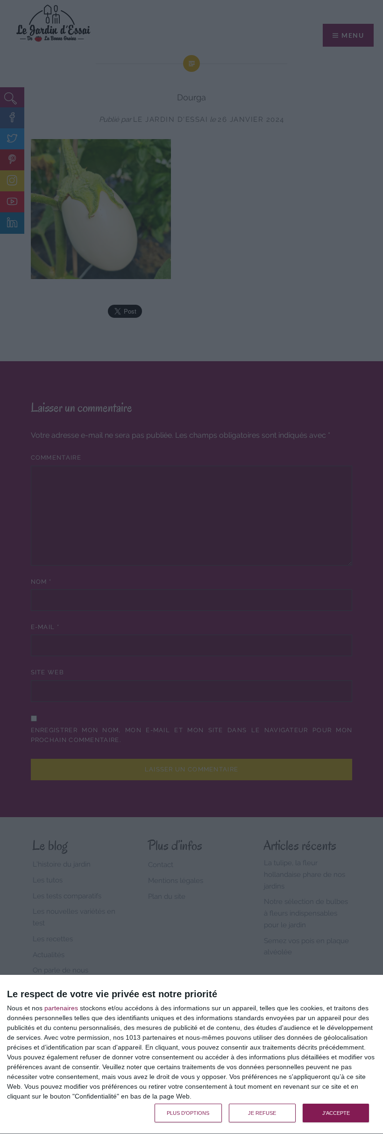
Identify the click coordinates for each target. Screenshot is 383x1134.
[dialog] (191, 1054)
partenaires (61, 1008)
